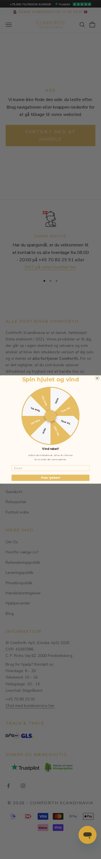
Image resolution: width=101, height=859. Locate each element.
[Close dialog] (97, 378)
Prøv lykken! (50, 477)
